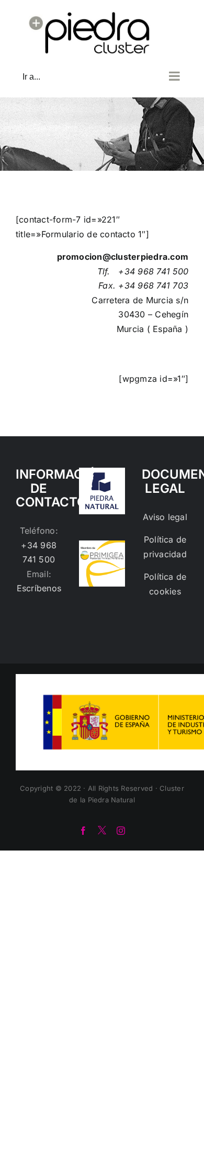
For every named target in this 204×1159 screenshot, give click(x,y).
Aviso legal (165, 517)
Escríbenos (39, 588)
